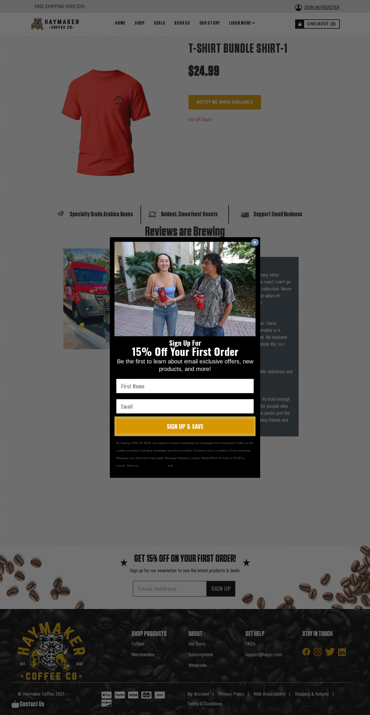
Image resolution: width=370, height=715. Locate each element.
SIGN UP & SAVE (185, 426)
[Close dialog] (255, 242)
